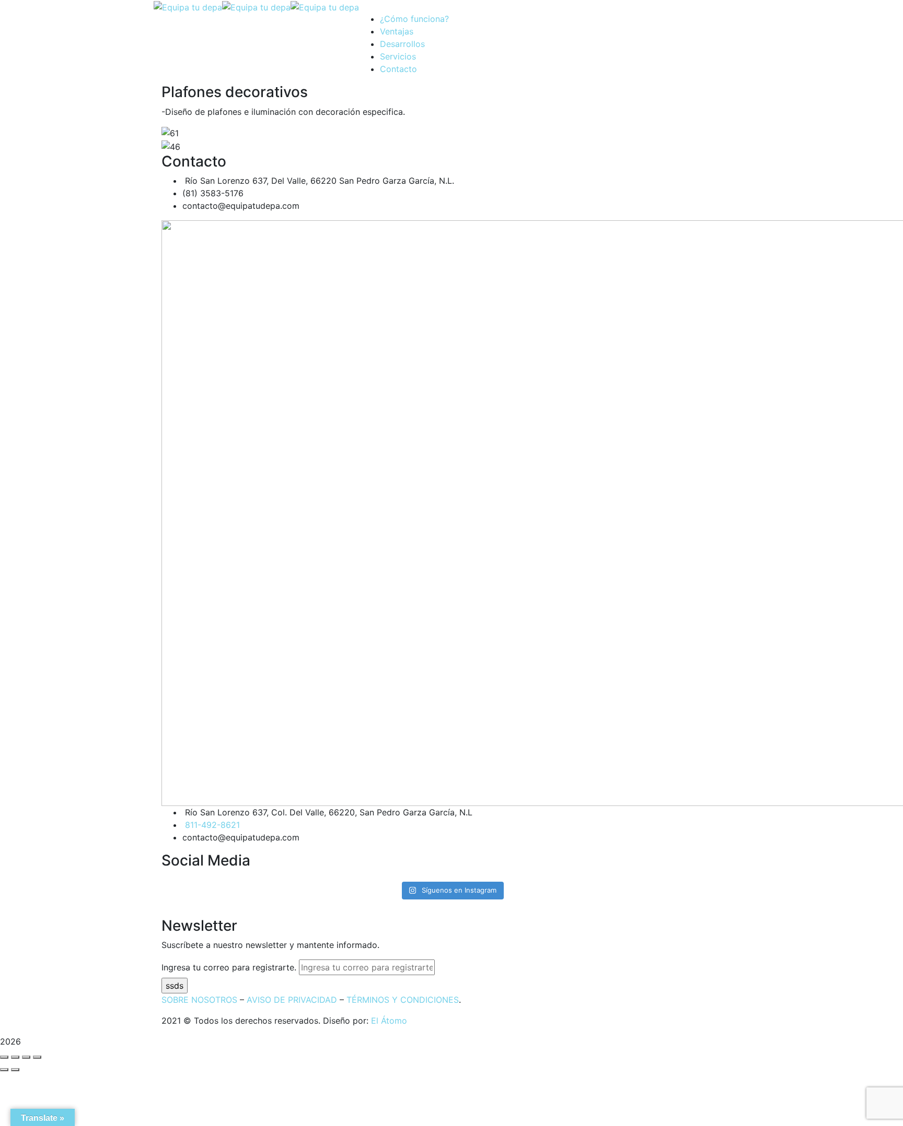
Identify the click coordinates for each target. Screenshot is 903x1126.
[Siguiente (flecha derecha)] (15, 1069)
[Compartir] (15, 1057)
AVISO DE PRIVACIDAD (292, 999)
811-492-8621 (212, 825)
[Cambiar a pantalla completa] (26, 1057)
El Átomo (389, 1020)
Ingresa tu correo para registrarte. (228, 967)
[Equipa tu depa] (188, 6)
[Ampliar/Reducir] (37, 1057)
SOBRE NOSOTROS (199, 999)
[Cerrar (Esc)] (4, 1057)
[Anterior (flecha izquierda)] (4, 1069)
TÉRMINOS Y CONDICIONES (402, 999)
